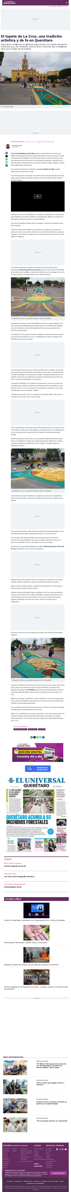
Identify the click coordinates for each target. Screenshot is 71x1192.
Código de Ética (28, 1181)
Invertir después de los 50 (15, 866)
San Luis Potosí (38, 1148)
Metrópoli (6, 1159)
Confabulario (50, 1159)
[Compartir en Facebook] (6, 153)
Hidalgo (36, 1155)
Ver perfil (15, 147)
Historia (61, 1181)
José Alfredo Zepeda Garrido (15, 884)
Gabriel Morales (10, 874)
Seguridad (6, 1151)
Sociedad (6, 1148)
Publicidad (44, 1181)
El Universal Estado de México (39, 1158)
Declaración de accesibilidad (35, 1183)
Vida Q (5, 1167)
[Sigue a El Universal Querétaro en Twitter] (60, 1149)
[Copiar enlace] (6, 165)
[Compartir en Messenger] (6, 162)
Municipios (6, 1161)
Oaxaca (36, 1151)
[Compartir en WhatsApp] (6, 159)
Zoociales (23, 1159)
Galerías (14, 1148)
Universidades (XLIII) (12, 887)
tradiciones (32, 729)
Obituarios (49, 1163)
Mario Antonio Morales (12, 863)
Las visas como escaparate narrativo (19, 876)
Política (5, 1155)
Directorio (10, 1181)
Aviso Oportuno (50, 1161)
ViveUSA (48, 1155)
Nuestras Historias (17, 141)
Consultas (49, 1167)
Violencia (36, 1181)
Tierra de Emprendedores (25, 1156)
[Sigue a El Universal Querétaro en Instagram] (63, 1149)
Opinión (8, 859)
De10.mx (48, 1151)
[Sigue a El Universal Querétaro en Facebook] (57, 1149)
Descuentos (49, 1165)
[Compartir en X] (6, 156)
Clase (47, 1153)
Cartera (5, 1157)
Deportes (6, 1163)
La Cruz (41, 729)
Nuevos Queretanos (27, 1161)
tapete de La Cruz (20, 729)
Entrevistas (24, 1148)
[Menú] (67, 3)
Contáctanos (18, 1181)
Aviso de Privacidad (35, 1175)
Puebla (36, 1153)
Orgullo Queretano (26, 1153)
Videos (14, 1151)
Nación (5, 1153)
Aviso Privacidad (53, 1181)
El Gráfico (49, 1148)
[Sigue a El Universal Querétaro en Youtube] (66, 1149)
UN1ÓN (48, 1157)
